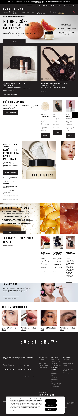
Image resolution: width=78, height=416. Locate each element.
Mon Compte (42, 363)
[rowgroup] (39, 70)
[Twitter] (45, 395)
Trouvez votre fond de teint (68, 369)
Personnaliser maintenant (63, 2)
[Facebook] (42, 395)
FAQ (52, 371)
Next (75, 115)
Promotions (54, 373)
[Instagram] (40, 395)
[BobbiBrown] (13, 8)
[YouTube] (53, 395)
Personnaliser (51, 409)
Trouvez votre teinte (66, 366)
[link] (74, 6)
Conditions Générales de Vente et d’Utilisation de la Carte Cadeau (56, 384)
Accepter (50, 401)
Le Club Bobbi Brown (57, 5)
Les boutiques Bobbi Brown (42, 5)
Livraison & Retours (56, 365)
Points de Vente (43, 367)
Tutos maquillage (67, 373)
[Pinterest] (48, 395)
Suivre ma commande (54, 376)
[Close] (75, 2)
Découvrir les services (66, 360)
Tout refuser (51, 405)
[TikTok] (50, 395)
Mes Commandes (43, 365)
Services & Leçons (68, 363)
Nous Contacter (55, 359)
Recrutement (54, 379)
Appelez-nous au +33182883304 (55, 362)
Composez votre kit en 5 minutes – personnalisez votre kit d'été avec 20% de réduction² (32, 2)
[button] (53, 12)
